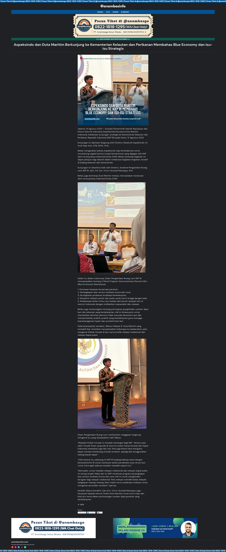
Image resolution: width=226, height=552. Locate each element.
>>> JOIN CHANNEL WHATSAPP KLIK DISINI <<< (113, 39)
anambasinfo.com (19, 542)
